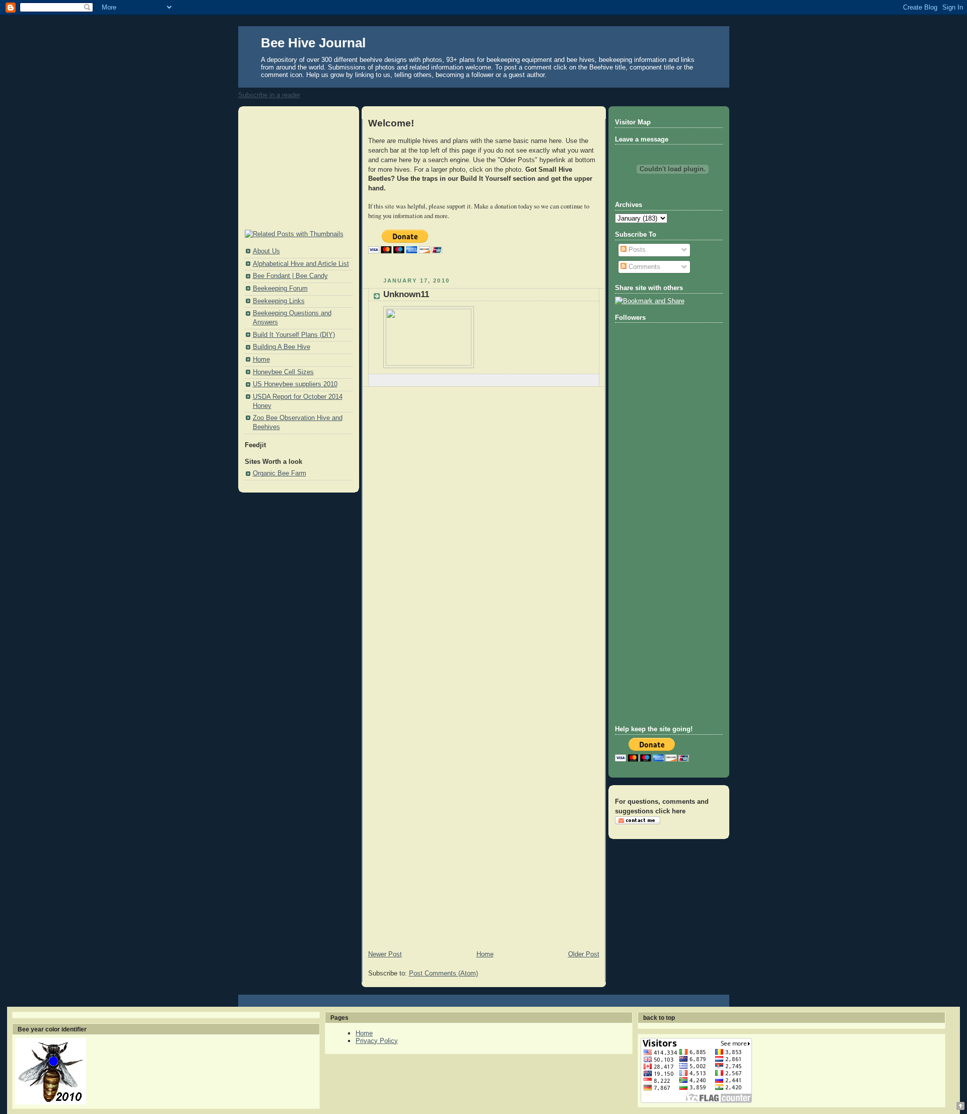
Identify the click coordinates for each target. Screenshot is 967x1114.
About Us (266, 251)
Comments (643, 266)
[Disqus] (484, 535)
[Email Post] (591, 379)
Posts (636, 249)
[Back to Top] (960, 1106)
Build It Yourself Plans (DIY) (294, 334)
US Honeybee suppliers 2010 (295, 384)
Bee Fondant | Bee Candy (290, 276)
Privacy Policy (377, 1041)
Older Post (583, 954)
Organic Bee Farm (279, 473)
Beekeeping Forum (280, 288)
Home (261, 359)
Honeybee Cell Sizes (283, 372)
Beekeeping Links (279, 301)
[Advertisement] (295, 168)
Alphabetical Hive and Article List (301, 263)
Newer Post (385, 954)
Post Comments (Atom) (443, 973)
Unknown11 (406, 294)
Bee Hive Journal (313, 42)
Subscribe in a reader (269, 95)
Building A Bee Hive (281, 347)
